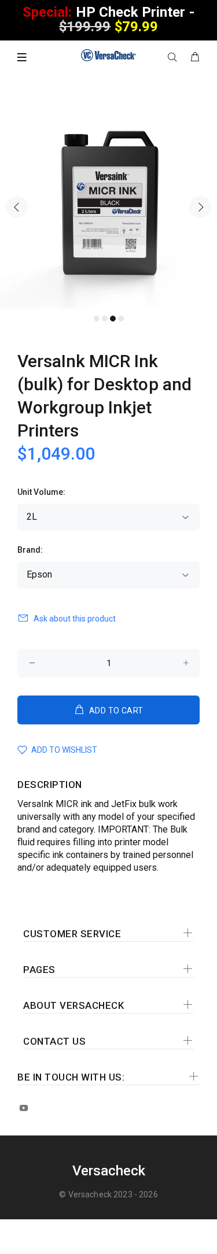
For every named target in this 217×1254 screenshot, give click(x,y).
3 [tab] (113, 318)
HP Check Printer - (108, 19)
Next (200, 207)
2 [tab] (105, 318)
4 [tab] (121, 318)
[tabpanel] (108, 200)
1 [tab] (97, 318)
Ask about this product (75, 618)
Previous (17, 207)
